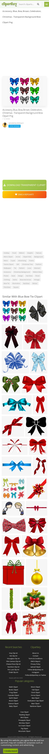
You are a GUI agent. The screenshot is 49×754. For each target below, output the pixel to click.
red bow (26, 283)
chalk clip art (13, 672)
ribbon (21, 253)
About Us (35, 653)
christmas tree (27, 264)
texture (38, 253)
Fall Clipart (35, 690)
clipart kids (27, 257)
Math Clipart (13, 687)
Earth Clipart (13, 698)
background (38, 257)
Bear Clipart (35, 703)
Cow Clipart (24, 712)
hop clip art (13, 653)
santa (15, 280)
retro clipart (8, 257)
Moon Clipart (35, 687)
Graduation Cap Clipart (35, 701)
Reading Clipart (24, 715)
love (29, 268)
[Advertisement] (24, 50)
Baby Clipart (13, 706)
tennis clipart (8, 264)
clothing (7, 280)
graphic (30, 253)
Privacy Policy (35, 664)
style (13, 276)
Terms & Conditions (35, 658)
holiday (6, 253)
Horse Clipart (35, 695)
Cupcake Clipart (13, 695)
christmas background (22, 272)
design (20, 276)
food (14, 253)
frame (31, 260)
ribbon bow (37, 272)
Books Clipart (13, 690)
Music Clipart (13, 701)
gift (18, 264)
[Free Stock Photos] (9, 4)
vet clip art (13, 656)
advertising (22, 260)
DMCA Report (35, 661)
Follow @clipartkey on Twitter (35, 675)
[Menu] (46, 4)
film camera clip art (13, 661)
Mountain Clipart (24, 731)
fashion (38, 264)
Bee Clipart (35, 698)
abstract (37, 268)
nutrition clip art (13, 667)
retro (6, 260)
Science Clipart (13, 703)
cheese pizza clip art (13, 664)
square (15, 287)
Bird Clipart (24, 717)
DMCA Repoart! (25, 194)
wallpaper (7, 268)
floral (37, 276)
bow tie (6, 283)
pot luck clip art (13, 670)
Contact (35, 656)
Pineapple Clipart (24, 720)
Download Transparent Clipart (26, 185)
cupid (13, 260)
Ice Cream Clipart (24, 726)
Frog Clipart (13, 692)
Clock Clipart (35, 692)
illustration (16, 283)
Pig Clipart (24, 728)
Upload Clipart (35, 667)
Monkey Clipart (24, 723)
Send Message (14, 126)
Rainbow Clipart (35, 706)
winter (34, 283)
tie (15, 268)
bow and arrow (25, 280)
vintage (36, 280)
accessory (7, 272)
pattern (21, 268)
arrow (18, 257)
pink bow (7, 287)
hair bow (29, 276)
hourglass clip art (13, 658)
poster (6, 276)
